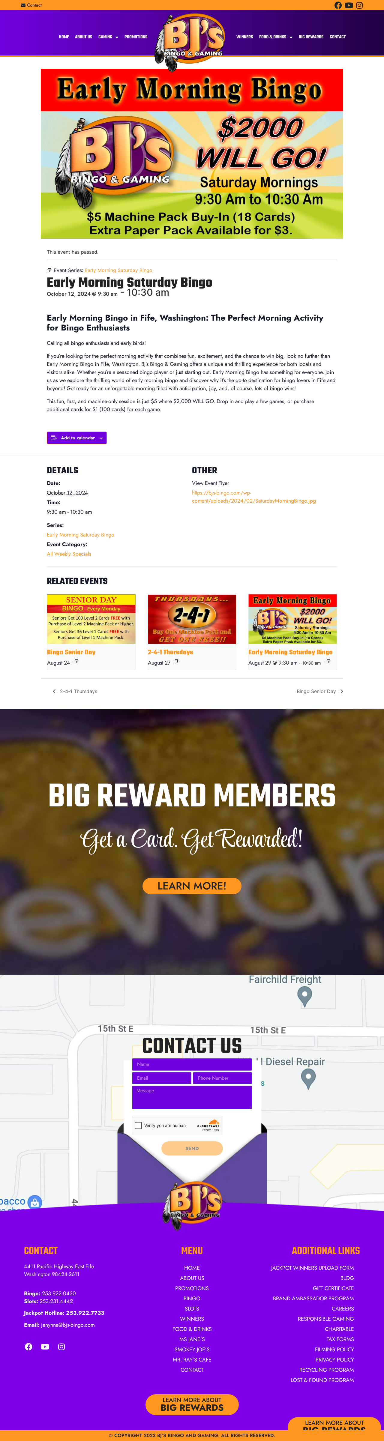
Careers (343, 1309)
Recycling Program (326, 1370)
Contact (338, 37)
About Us (83, 37)
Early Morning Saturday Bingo (80, 535)
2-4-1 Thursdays (170, 652)
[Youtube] (348, 5)
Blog (347, 1278)
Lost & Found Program (322, 1380)
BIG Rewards (311, 37)
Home (64, 37)
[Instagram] (359, 5)
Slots (192, 1309)
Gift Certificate (333, 1288)
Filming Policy (334, 1349)
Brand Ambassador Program (313, 1298)
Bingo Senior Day (71, 652)
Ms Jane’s (192, 1339)
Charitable (339, 1329)
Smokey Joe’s (192, 1349)
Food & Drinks (272, 37)
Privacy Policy (335, 1360)
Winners (244, 37)
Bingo (192, 1298)
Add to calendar (78, 438)
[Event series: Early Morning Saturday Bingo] (328, 661)
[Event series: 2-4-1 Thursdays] (176, 661)
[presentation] (91, 619)
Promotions (136, 37)
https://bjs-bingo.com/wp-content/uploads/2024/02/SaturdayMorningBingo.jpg (254, 497)
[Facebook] (338, 5)
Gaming (105, 37)
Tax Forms (340, 1339)
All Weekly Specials (69, 554)
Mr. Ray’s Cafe (192, 1360)
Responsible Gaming (326, 1319)
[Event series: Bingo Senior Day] (76, 661)
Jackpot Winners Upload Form (312, 1268)
